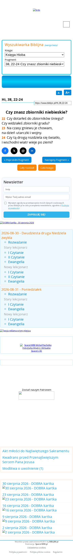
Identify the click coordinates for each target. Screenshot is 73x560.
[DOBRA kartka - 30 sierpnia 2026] (17, 222)
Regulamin (57, 552)
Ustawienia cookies (36, 547)
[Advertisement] (36, 422)
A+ (68, 92)
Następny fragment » (57, 159)
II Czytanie (16, 257)
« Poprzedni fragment (16, 159)
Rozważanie (17, 242)
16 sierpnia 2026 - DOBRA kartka (28, 505)
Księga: (9, 50)
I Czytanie (16, 252)
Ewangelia (16, 261)
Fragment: (10, 59)
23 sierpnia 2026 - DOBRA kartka (28, 494)
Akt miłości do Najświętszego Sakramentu (35, 451)
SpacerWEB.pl (41, 544)
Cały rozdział (27, 167)
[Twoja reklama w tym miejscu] (15, 330)
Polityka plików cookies (40, 552)
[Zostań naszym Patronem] (36, 398)
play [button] (10, 83)
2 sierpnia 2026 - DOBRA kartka (27, 527)
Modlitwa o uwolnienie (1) (22, 468)
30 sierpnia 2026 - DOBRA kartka (28, 483)
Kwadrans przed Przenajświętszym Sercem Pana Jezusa (30, 459)
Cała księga (47, 167)
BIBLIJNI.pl (53, 541)
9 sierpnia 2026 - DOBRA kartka (27, 516)
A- (59, 92)
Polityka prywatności (18, 552)
